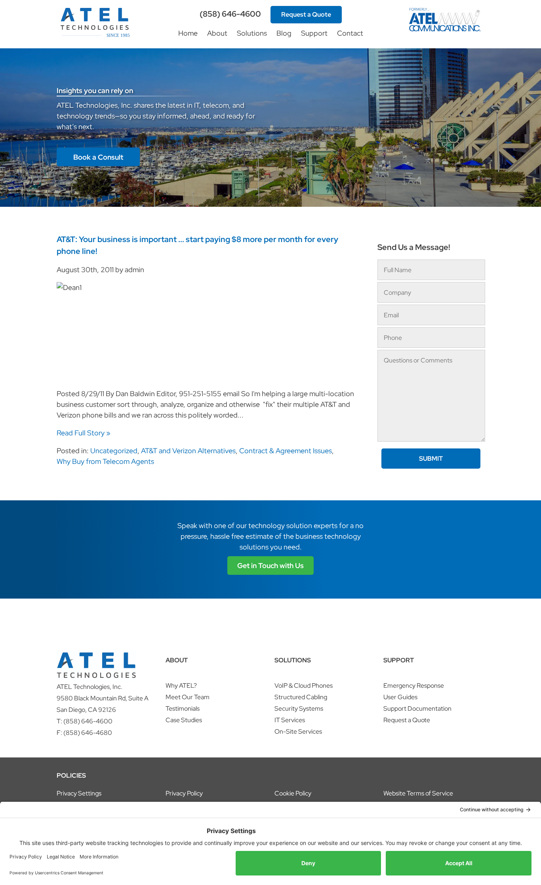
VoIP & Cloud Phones (303, 685)
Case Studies (184, 720)
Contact (350, 33)
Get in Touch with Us (270, 565)
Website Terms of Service (418, 793)
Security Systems (298, 708)
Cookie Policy (292, 793)
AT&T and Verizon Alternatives (188, 450)
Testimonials (183, 708)
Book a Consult (98, 157)
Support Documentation (417, 708)
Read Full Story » (83, 432)
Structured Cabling (300, 697)
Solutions (252, 33)
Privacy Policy (184, 793)
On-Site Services (298, 731)
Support (314, 33)
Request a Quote (306, 14)
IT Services (289, 720)
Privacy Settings (79, 793)
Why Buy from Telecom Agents (105, 461)
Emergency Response (413, 685)
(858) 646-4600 (230, 14)
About (217, 33)
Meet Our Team (188, 697)
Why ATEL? (181, 685)
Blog (283, 33)
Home (188, 33)
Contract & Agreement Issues (285, 450)
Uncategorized (113, 450)
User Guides (400, 697)
